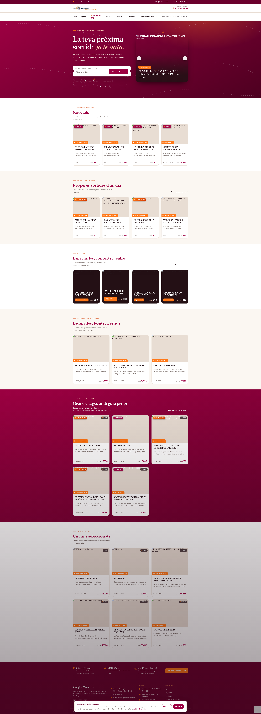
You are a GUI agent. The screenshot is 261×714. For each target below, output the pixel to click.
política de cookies (139, 709)
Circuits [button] (108, 17)
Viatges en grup (96, 16)
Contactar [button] (165, 17)
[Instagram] (161, 2)
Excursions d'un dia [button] (148, 17)
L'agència (83, 17)
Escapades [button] (132, 17)
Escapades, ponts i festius (83, 86)
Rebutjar (166, 706)
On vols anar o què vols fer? (87, 68)
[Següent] (185, 58)
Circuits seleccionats (118, 86)
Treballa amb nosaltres (176, 2)
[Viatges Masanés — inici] (85, 8)
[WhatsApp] (156, 2)
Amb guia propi (102, 86)
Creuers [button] (119, 17)
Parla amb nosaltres (175, 671)
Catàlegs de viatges (172, 699)
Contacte (168, 696)
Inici (75, 17)
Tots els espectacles (178, 265)
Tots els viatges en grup (177, 410)
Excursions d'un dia (91, 81)
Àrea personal (182, 16)
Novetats (78, 81)
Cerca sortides (117, 72)
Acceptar (178, 706)
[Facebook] (159, 2)
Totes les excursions (178, 192)
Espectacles (107, 81)
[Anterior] (139, 58)
